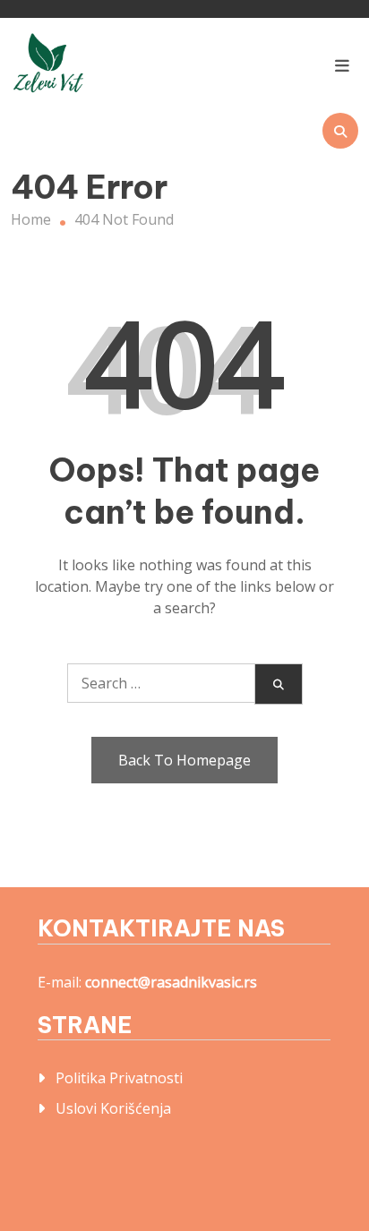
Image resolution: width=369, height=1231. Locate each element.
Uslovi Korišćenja (113, 1108)
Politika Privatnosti (119, 1078)
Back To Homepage (184, 760)
